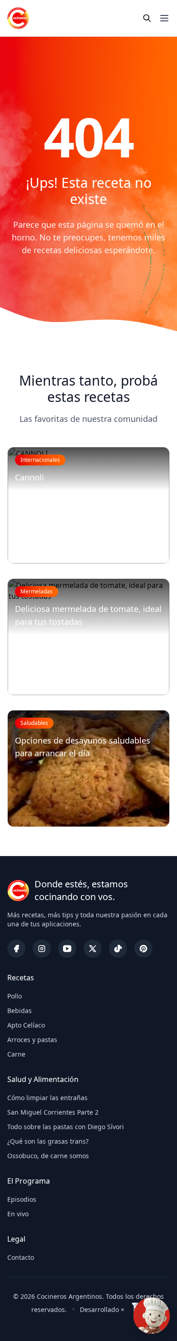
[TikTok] (118, 949)
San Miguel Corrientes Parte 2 (52, 1112)
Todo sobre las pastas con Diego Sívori (65, 1126)
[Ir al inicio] (18, 18)
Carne (16, 1054)
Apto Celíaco (26, 1025)
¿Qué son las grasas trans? (47, 1141)
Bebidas (19, 1010)
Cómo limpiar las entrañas (47, 1097)
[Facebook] (16, 949)
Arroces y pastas (32, 1039)
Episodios (21, 1199)
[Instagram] (42, 949)
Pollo (14, 996)
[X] (93, 949)
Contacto (20, 1257)
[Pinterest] (143, 949)
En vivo (18, 1213)
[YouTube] (67, 949)
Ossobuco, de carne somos (48, 1155)
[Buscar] (147, 18)
